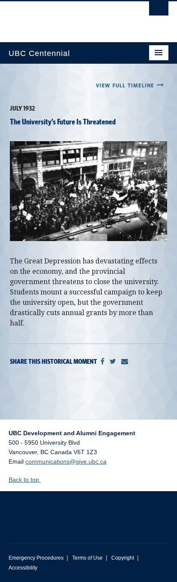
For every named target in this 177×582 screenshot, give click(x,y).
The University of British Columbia (64, 17)
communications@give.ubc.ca (66, 461)
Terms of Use (87, 558)
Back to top (25, 479)
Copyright (122, 558)
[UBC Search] (158, 10)
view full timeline (126, 86)
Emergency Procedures (36, 558)
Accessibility (23, 568)
